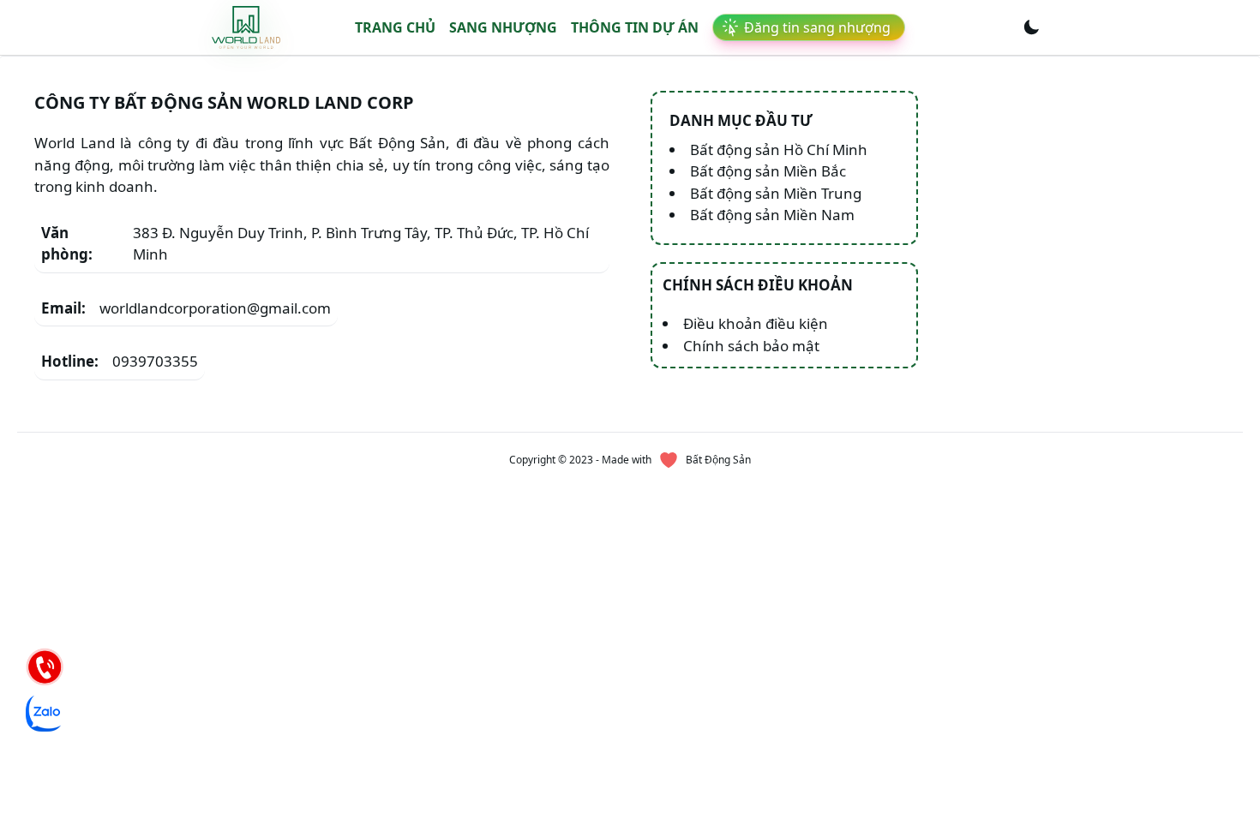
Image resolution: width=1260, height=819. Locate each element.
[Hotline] (44, 666)
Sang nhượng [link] (503, 27)
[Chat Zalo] (44, 713)
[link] (246, 27)
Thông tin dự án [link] (635, 27)
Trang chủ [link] (395, 27)
